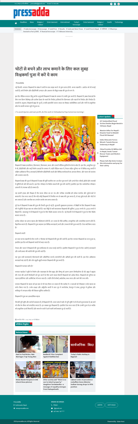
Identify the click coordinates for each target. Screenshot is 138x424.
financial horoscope (48, 31)
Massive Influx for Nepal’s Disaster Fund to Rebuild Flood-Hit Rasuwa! (109, 133)
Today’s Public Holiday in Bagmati (80, 355)
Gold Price (53, 29)
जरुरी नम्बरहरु (111, 405)
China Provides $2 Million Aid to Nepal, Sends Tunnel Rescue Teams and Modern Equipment (111, 153)
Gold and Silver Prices (75, 29)
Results (62, 29)
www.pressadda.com (22, 408)
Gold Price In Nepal (92, 29)
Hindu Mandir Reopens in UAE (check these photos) (27, 381)
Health (109, 22)
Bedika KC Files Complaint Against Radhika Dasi (53, 355)
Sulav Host (120, 421)
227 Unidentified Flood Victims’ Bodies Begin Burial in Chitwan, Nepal (111, 123)
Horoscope (43, 29)
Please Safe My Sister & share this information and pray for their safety (111, 163)
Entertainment (52, 22)
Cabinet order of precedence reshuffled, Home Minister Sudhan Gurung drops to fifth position (82, 383)
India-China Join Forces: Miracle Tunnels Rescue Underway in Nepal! (109, 142)
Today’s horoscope (76, 23)
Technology (119, 22)
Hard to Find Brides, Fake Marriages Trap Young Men (26, 355)
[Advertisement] (63, 11)
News (32, 22)
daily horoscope (30, 29)
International (65, 22)
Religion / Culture (40, 23)
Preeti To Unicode (52, 3)
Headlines (23, 22)
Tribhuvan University (65, 31)
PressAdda (20, 83)
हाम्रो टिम (100, 405)
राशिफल (104, 29)
